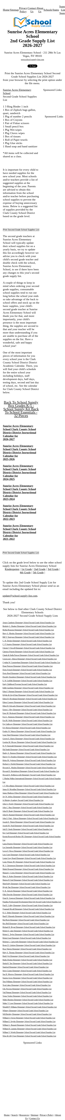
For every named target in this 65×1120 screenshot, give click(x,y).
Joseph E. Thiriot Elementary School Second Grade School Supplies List (29, 822)
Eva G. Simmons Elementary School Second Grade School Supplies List (29, 717)
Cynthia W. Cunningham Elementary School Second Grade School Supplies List (31, 662)
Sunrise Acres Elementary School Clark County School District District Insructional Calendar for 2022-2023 (19, 512)
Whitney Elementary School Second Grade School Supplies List (25, 1011)
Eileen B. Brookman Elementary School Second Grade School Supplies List (30, 699)
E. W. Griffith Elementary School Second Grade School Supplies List (27, 681)
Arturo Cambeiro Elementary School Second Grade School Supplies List (29, 623)
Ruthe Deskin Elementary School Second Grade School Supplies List (27, 960)
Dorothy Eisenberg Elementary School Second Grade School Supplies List (29, 677)
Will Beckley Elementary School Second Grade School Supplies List (27, 1014)
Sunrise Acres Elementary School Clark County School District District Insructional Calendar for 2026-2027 (19, 432)
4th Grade (25, 572)
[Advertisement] (52, 101)
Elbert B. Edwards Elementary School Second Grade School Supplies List (29, 706)
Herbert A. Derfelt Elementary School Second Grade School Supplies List (29, 764)
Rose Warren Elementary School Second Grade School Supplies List (27, 949)
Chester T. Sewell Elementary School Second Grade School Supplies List (29, 648)
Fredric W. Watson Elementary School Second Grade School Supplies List (29, 731)
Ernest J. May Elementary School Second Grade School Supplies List (27, 710)
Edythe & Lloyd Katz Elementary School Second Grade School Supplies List (30, 695)
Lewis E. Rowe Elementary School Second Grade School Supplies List (28, 851)
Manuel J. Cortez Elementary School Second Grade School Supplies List (29, 873)
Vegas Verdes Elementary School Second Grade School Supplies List (27, 996)
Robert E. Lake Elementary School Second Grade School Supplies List (28, 931)
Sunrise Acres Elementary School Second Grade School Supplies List (27, 978)
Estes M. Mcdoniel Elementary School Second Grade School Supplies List (29, 713)
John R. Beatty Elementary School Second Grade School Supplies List (28, 811)
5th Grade (38, 572)
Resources (24, 1115)
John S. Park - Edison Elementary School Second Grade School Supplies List (30, 818)
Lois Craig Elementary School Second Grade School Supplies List (26, 855)
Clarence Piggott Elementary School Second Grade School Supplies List (28, 652)
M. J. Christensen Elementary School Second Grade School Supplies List (29, 866)
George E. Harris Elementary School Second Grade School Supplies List (29, 739)
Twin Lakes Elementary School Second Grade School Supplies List (27, 985)
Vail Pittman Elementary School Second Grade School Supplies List (27, 992)
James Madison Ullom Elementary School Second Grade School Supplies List (30, 793)
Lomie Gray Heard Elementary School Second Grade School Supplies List (29, 858)
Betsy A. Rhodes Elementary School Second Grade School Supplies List (28, 633)
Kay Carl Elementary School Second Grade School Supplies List (26, 833)
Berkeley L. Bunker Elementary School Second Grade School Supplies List (29, 626)
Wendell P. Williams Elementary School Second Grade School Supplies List (30, 1007)
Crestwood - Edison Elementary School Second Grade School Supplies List (30, 659)
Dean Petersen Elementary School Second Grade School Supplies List (28, 666)
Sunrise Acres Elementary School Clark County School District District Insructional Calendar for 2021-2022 (19, 532)
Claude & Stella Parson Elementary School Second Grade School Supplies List (31, 655)
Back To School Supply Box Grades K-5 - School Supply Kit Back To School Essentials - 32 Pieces (21, 409)
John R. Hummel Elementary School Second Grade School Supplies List (29, 815)
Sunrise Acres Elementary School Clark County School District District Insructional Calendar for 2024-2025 (19, 472)
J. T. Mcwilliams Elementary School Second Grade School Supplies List (28, 786)
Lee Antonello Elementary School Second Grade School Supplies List (27, 847)
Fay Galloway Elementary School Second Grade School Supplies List (27, 724)
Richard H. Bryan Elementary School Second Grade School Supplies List (29, 927)
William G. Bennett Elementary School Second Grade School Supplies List (29, 1025)
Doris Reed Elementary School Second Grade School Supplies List (26, 673)
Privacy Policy (47, 1115)
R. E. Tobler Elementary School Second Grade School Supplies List (27, 913)
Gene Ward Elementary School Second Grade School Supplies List (26, 735)
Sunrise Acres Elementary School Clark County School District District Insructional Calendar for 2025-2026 (19, 452)
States (55, 9)
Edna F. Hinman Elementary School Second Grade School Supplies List (28, 691)
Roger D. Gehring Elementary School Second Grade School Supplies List (29, 945)
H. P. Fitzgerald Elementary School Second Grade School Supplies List (28, 746)
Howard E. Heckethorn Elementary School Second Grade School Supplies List (31, 771)
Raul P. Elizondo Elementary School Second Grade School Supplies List (28, 916)
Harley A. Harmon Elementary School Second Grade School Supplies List (29, 753)
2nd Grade (40, 569)
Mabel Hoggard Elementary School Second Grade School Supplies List (28, 869)
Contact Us (34, 1118)
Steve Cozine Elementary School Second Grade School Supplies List (27, 971)
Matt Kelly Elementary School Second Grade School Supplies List (26, 884)
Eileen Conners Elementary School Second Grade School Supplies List (28, 702)
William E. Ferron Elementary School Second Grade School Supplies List (29, 1018)
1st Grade (26, 569)
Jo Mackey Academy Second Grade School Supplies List (23, 800)
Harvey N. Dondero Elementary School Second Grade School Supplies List (30, 757)
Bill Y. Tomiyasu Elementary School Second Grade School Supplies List (28, 637)
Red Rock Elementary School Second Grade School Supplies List (26, 920)
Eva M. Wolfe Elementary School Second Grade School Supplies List (27, 720)
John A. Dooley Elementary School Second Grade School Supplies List (28, 804)
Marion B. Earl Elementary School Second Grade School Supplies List (28, 880)
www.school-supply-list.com (32, 59)
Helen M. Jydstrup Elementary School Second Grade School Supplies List (29, 760)
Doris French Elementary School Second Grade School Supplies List (27, 670)
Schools (48, 9)
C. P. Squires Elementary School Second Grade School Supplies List (27, 644)
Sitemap (14, 9)
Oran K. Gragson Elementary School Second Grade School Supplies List (29, 898)
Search (14, 1115)
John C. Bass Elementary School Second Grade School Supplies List (27, 807)
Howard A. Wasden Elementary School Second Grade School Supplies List (29, 768)
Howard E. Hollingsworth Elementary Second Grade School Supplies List (29, 775)
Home (6, 9)
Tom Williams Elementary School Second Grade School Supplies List (27, 982)
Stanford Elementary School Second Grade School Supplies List (26, 967)
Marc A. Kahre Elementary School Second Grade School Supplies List (28, 876)
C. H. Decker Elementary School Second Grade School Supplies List (27, 641)
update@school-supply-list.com (20, 595)
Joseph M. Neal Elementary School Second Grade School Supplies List (28, 826)
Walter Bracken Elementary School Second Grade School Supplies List (28, 1000)
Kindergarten (12, 569)
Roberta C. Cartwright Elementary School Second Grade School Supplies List (30, 942)
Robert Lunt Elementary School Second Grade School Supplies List (27, 938)
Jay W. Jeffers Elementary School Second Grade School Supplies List (27, 797)
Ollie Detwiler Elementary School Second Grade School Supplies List (27, 895)
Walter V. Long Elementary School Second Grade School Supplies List (28, 1003)
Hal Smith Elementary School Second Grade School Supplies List (26, 749)
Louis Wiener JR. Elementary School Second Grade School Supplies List (29, 862)
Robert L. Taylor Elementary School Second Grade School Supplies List (28, 934)
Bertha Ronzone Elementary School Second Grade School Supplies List (28, 630)
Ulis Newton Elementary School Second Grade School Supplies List (27, 989)
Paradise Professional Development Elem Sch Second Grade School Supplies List (32, 902)
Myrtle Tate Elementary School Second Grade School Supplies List (26, 887)
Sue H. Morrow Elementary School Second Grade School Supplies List (28, 974)
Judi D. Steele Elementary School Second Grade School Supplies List (27, 829)
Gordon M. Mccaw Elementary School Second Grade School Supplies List (29, 742)
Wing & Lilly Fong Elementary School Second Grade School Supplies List (29, 1036)
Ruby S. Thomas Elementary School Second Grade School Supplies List (28, 953)
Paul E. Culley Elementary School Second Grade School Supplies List (28, 905)
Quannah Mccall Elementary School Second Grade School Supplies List (28, 909)
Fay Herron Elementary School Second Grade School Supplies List (27, 728)
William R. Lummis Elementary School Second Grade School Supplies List (29, 1029)
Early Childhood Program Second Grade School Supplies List (25, 684)
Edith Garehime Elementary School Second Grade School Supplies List (28, 688)
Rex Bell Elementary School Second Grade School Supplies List (26, 924)
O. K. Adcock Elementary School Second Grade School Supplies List (27, 891)
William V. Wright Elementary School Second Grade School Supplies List (29, 1032)
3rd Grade (53, 569)
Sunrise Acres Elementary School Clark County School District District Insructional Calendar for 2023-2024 (19, 492)
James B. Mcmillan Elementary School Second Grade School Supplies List (29, 789)
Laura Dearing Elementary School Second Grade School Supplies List (28, 844)
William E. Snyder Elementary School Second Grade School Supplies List (29, 1021)
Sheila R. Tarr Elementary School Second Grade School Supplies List (27, 963)
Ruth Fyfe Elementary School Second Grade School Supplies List (26, 956)
